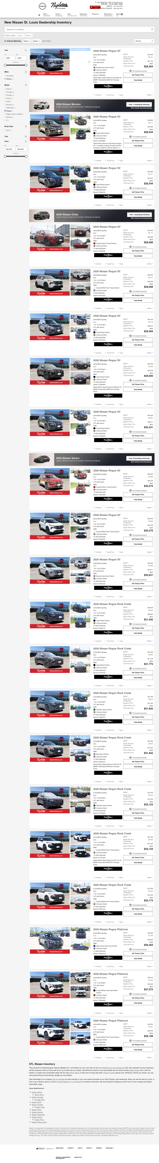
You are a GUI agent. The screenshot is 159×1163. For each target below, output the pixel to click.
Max (17, 54)
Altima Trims (39, 1094)
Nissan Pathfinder (38, 1114)
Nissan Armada (37, 1097)
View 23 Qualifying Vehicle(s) (139, 459)
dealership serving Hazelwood (113, 1067)
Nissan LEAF (36, 1102)
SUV (29, 35)
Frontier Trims (40, 1107)
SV (22, 35)
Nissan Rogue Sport (39, 1122)
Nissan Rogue (134, 1070)
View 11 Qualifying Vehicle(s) (139, 105)
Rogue (26, 41)
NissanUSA (109, 1148)
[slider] (5, 65)
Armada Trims (40, 1099)
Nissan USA (77, 1157)
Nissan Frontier (109, 1072)
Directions (59, 1148)
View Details (138, 80)
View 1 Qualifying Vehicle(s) (139, 215)
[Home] (42, 5)
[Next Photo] (89, 62)
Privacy (89, 1148)
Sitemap (98, 1148)
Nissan (35, 41)
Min (5, 54)
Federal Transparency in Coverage (63, 1157)
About (80, 1148)
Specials (83, 15)
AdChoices (49, 1148)
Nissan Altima (74, 1072)
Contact (70, 1148)
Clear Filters (46, 41)
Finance (95, 14)
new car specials (58, 1079)
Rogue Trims (39, 1119)
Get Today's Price (138, 75)
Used (58, 15)
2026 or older (11, 35)
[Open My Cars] (121, 14)
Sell (72, 15)
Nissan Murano (37, 1112)
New (46, 15)
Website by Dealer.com (40, 1149)
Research (108, 15)
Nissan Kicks (36, 1109)
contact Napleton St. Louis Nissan (69, 1081)
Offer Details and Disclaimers (141, 108)
